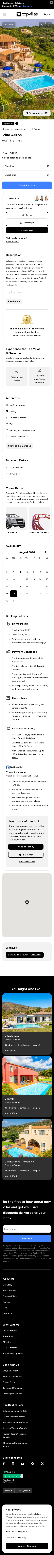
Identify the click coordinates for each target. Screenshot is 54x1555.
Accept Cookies (27, 1546)
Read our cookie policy (16, 1531)
